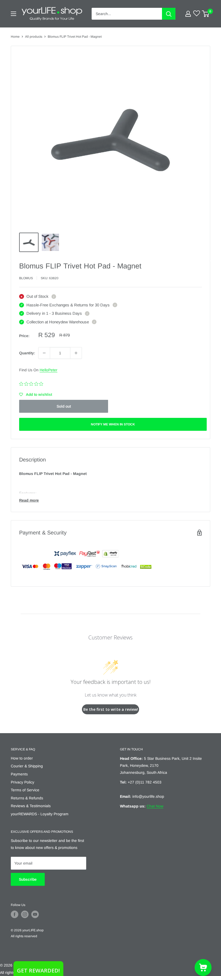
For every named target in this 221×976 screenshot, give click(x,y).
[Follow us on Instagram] (25, 914)
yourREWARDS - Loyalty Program (39, 814)
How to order (22, 758)
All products (33, 37)
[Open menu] (13, 14)
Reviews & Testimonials (31, 806)
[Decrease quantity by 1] (44, 353)
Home (15, 37)
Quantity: (27, 353)
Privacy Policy (22, 782)
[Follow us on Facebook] (14, 914)
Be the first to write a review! (110, 709)
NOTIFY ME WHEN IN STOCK (113, 424)
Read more (29, 500)
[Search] (168, 14)
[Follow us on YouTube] (35, 914)
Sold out (64, 406)
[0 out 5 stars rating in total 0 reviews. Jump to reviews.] (32, 384)
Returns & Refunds (27, 798)
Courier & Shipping (27, 766)
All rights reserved (24, 936)
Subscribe (28, 879)
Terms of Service (25, 790)
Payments (19, 774)
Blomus (26, 278)
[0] (205, 14)
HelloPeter (48, 370)
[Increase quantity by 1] (76, 353)
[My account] (188, 14)
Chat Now (155, 806)
